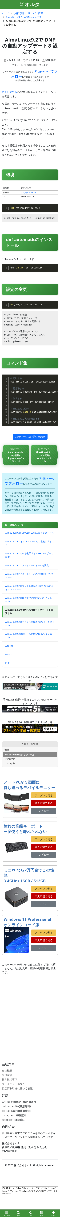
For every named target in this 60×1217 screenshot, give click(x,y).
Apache (9, 645)
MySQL (9, 654)
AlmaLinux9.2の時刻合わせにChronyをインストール (29, 635)
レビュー (44, 810)
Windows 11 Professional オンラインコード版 (27, 922)
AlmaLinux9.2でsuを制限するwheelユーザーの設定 (29, 555)
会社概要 (7, 1070)
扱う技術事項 (9, 1079)
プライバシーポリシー (15, 1084)
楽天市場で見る (44, 803)
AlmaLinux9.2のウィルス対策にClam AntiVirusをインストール (29, 587)
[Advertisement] (30, 1013)
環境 (7, 750)
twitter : (16, 1106)
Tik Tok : (16, 1111)
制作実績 (7, 1075)
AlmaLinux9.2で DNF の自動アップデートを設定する (29, 611)
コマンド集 (10, 763)
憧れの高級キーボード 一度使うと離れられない (25, 828)
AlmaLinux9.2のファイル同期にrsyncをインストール (30, 623)
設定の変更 (10, 759)
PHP (7, 663)
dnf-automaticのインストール (19, 754)
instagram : (14, 1115)
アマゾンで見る (44, 795)
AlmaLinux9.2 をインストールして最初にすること (29, 543)
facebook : (13, 1119)
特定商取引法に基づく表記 (17, 1088)
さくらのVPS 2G (28, 192)
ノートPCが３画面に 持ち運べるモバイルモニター (29, 784)
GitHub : (19, 1102)
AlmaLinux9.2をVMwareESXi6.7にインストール (29, 532)
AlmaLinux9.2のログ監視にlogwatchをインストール (29, 599)
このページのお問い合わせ (30, 436)
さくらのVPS (9, 92)
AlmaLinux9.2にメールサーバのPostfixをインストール (29, 575)
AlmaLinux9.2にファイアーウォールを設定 (27, 565)
